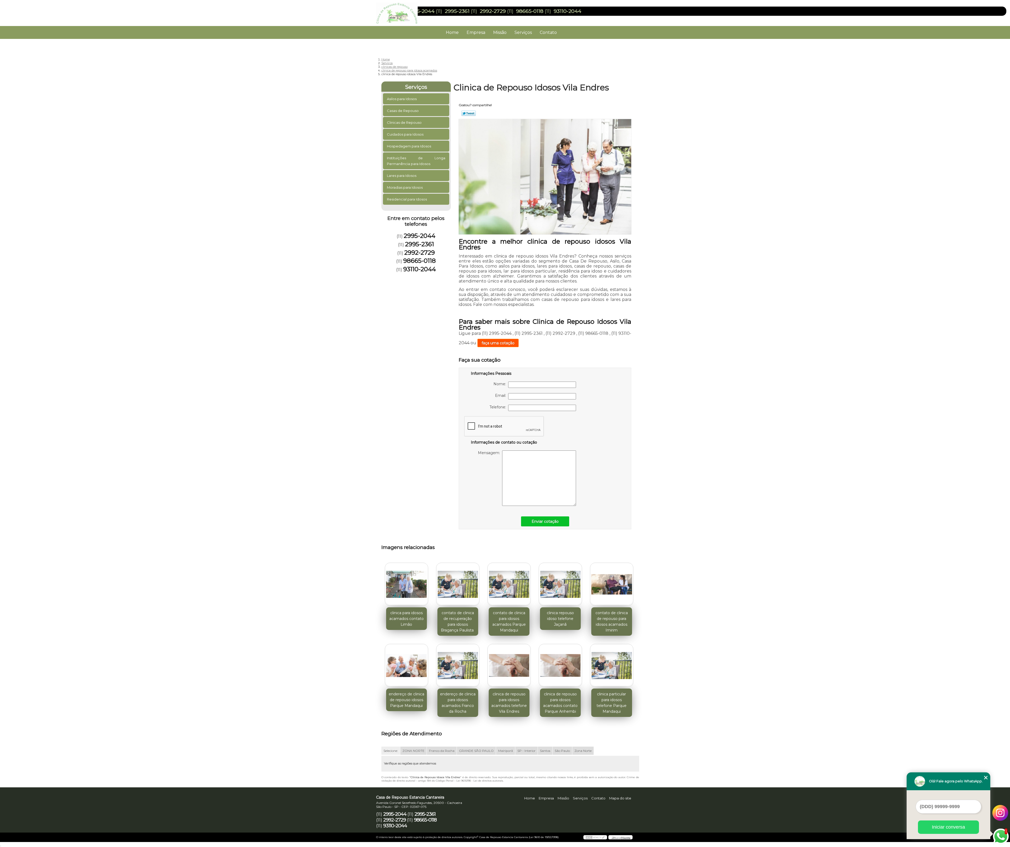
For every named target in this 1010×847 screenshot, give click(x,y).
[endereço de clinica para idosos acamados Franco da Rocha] (457, 665)
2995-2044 (421, 11)
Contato (548, 32)
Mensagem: (490, 452)
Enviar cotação (545, 521)
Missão (500, 32)
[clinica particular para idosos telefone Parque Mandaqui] (611, 665)
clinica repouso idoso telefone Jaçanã (560, 618)
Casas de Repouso (403, 111)
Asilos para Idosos (402, 99)
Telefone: (498, 407)
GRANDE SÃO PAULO (476, 751)
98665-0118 (529, 11)
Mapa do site (620, 798)
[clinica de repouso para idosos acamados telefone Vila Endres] (509, 665)
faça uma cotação (498, 343)
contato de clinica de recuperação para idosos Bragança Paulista (458, 621)
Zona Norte (583, 751)
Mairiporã (505, 751)
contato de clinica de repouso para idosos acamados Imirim (611, 621)
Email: (501, 395)
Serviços (523, 32)
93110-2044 (567, 11)
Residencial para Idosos (407, 199)
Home (452, 32)
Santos (545, 751)
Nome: (500, 384)
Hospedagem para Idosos (409, 146)
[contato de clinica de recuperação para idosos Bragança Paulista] (457, 584)
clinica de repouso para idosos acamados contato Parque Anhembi (560, 703)
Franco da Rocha (441, 751)
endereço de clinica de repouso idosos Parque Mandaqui (406, 700)
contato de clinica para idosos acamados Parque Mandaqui (509, 621)
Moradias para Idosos (405, 187)
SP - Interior (526, 751)
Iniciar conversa (948, 827)
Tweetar (468, 113)
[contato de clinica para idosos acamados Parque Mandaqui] (509, 584)
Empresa (476, 32)
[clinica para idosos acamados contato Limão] (406, 584)
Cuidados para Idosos (405, 134)
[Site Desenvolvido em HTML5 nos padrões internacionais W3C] (595, 837)
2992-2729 (493, 11)
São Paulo (562, 751)
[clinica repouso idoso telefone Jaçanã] (560, 584)
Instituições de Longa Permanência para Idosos (416, 161)
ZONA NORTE (413, 751)
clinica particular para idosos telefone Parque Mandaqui (612, 703)
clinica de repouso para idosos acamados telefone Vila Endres (509, 703)
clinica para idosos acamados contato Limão (406, 618)
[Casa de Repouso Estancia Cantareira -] (406, 10)
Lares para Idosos (401, 175)
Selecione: (390, 751)
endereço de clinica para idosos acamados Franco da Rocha (458, 703)
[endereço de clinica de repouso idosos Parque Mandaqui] (406, 665)
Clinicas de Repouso (404, 122)
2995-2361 (457, 11)
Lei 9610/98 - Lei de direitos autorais (479, 780)
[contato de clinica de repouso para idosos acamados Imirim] (611, 584)
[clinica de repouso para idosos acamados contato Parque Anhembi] (560, 665)
